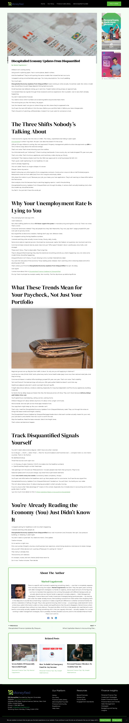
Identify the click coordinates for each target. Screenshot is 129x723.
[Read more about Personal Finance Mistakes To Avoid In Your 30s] (79, 652)
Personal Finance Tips (19, 670)
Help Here (55, 708)
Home (54, 695)
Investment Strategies (109, 697)
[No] (127, 720)
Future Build (81, 699)
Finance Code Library (59, 699)
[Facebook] (48, 618)
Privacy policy (117, 720)
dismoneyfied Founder (60, 702)
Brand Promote (82, 695)
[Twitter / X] (52, 618)
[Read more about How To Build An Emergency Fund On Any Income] (52, 653)
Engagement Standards (85, 702)
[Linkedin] (56, 618)
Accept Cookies (105, 720)
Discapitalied (16, 141)
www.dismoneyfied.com (22, 699)
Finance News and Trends (110, 702)
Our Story (55, 697)
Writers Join (81, 697)
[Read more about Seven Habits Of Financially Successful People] (24, 652)
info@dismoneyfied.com (21, 707)
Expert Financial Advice (109, 699)
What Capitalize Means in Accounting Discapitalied (53, 492)
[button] (114, 4)
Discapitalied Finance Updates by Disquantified (44, 271)
